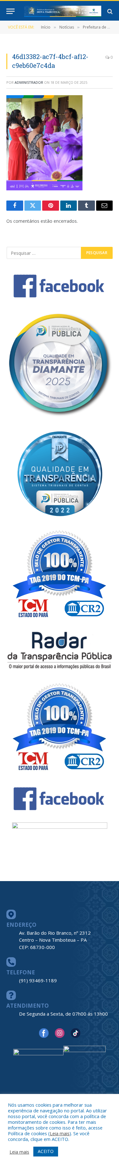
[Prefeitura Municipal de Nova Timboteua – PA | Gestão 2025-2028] (62, 11)
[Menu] (10, 11)
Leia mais (59, 1133)
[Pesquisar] (109, 11)
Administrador (29, 82)
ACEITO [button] (46, 1151)
